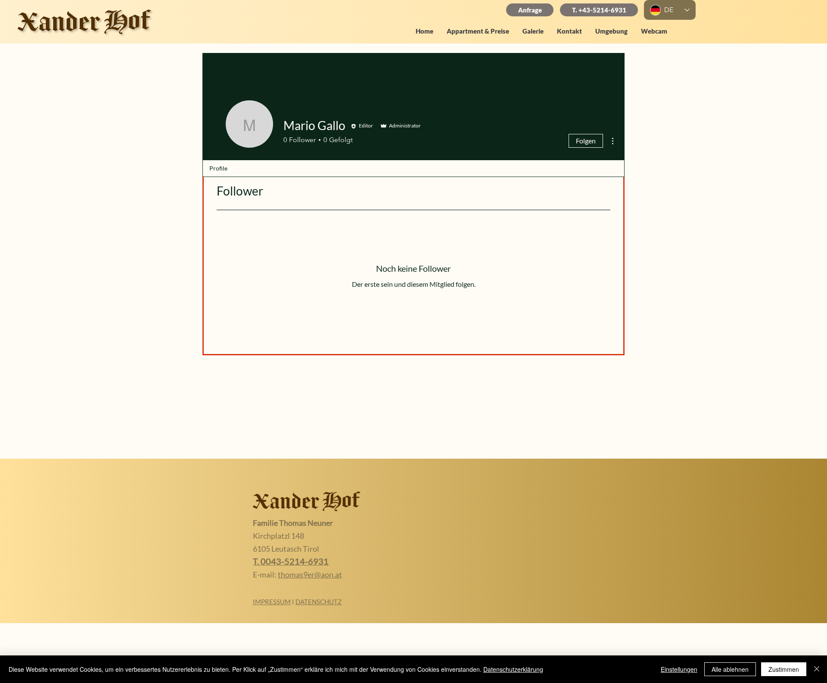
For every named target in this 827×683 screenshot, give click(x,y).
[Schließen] (816, 669)
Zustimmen (783, 669)
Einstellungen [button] (679, 669)
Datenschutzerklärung (513, 669)
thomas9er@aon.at (310, 574)
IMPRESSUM (272, 601)
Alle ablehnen (730, 669)
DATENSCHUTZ (318, 601)
